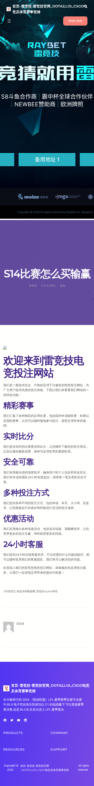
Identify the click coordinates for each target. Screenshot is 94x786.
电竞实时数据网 (26, 591)
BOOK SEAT (75, 21)
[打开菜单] (9, 21)
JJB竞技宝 (9, 591)
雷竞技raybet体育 (47, 591)
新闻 (62, 285)
